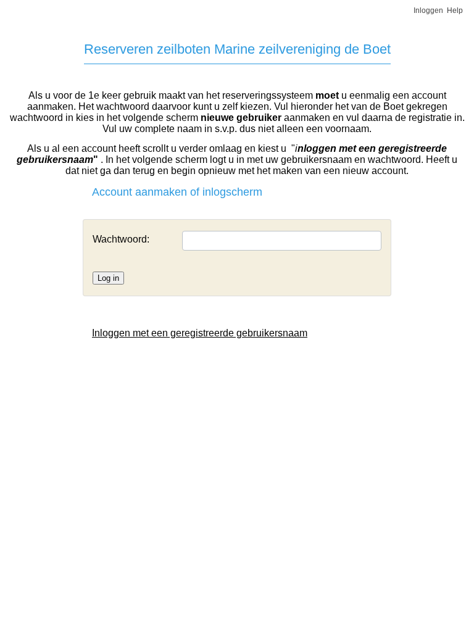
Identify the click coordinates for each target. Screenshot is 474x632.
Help (455, 10)
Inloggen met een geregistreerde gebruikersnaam (199, 333)
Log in (108, 278)
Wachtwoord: (121, 239)
